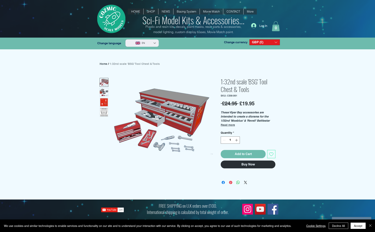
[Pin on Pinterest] (230, 182)
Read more (228, 124)
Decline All (338, 226)
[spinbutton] (230, 140)
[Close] (370, 226)
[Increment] (236, 140)
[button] (165, 11)
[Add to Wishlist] (271, 154)
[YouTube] (260, 209)
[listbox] (264, 42)
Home (103, 63)
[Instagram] (247, 209)
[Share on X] (245, 182)
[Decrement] (223, 140)
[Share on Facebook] (223, 182)
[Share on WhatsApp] (238, 182)
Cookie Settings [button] (316, 226)
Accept (358, 226)
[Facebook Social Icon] (273, 209)
